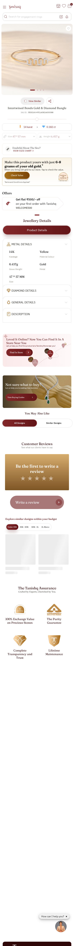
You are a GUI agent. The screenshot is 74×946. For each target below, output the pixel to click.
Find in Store (16, 352)
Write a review (27, 502)
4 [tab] (43, 91)
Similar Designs (53, 423)
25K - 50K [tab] (24, 527)
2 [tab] (37, 91)
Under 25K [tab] (12, 527)
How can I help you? (53, 916)
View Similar (35, 101)
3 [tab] (40, 91)
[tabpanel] (37, 59)
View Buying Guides (16, 397)
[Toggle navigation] (5, 7)
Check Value (17, 175)
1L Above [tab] (45, 527)
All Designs (19, 423)
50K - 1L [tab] (35, 527)
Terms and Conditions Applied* (17, 182)
